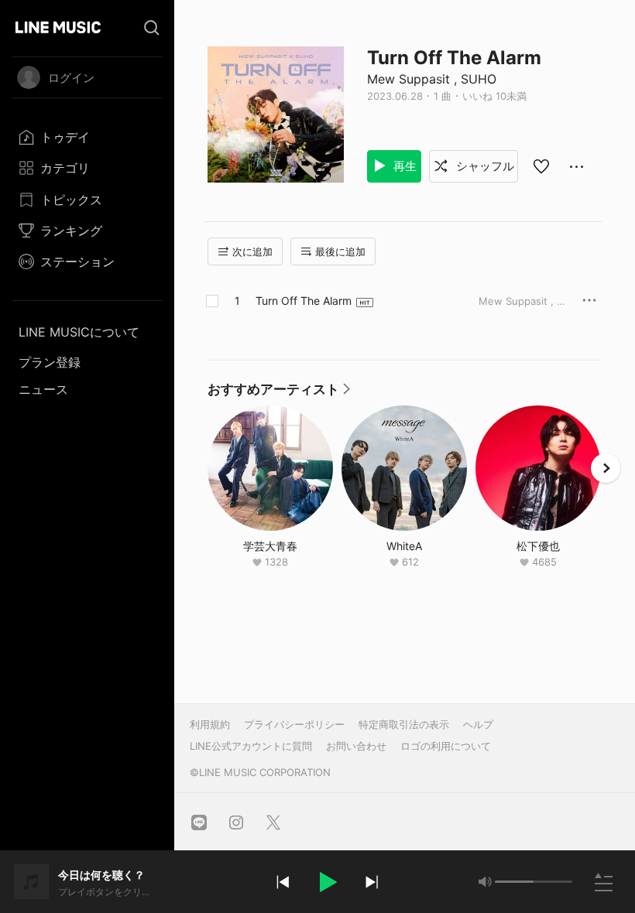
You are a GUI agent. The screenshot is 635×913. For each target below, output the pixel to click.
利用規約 (210, 724)
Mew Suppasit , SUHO (431, 79)
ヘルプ (478, 724)
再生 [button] (403, 166)
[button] (326, 882)
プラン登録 (50, 362)
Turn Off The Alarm (304, 300)
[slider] (514, 882)
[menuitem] (87, 137)
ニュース (43, 389)
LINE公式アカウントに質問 (251, 746)
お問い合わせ (356, 746)
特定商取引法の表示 (404, 724)
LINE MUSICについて (79, 332)
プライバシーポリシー (294, 724)
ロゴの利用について (445, 746)
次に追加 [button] (252, 251)
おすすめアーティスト (280, 393)
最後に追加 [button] (340, 251)
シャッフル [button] (483, 166)
